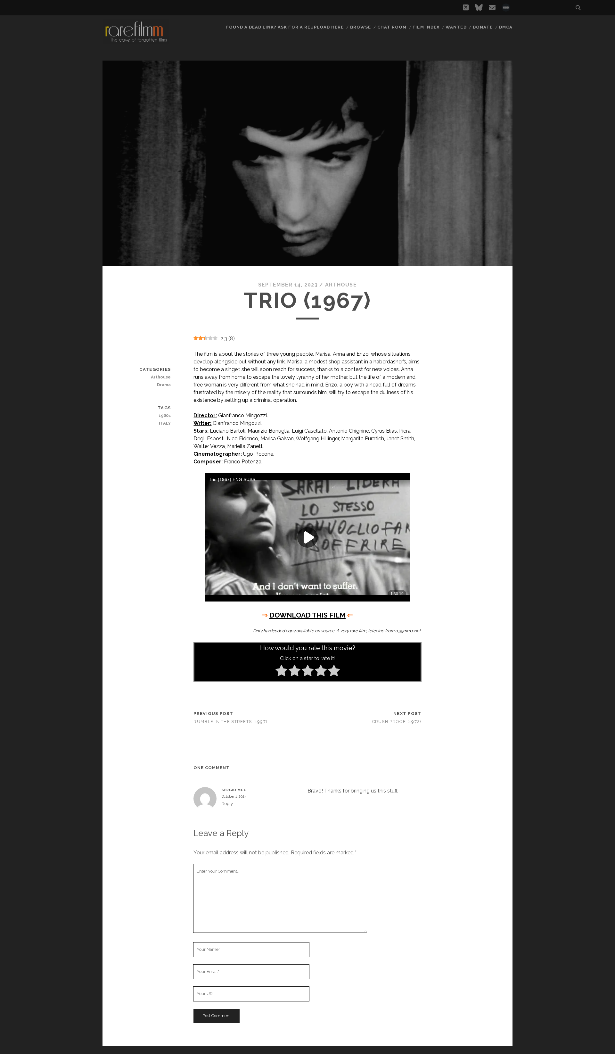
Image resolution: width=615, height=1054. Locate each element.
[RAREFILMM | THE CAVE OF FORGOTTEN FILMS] (135, 41)
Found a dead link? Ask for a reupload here (285, 27)
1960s (165, 415)
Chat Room (391, 27)
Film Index (426, 27)
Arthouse (341, 285)
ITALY (165, 423)
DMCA (505, 27)
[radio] (281, 672)
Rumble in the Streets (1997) (230, 721)
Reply (227, 803)
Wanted (456, 27)
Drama (164, 384)
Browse (360, 27)
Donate (483, 27)
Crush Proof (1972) (397, 721)
